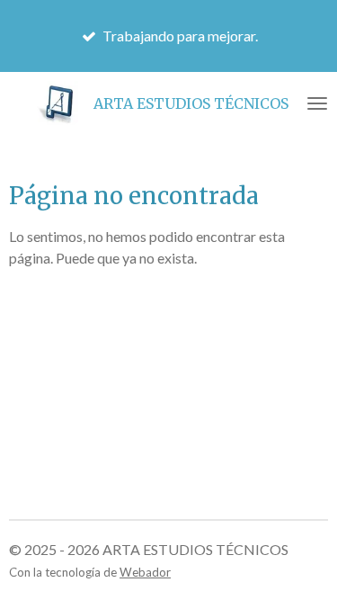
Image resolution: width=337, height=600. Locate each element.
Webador (145, 572)
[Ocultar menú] (317, 103)
